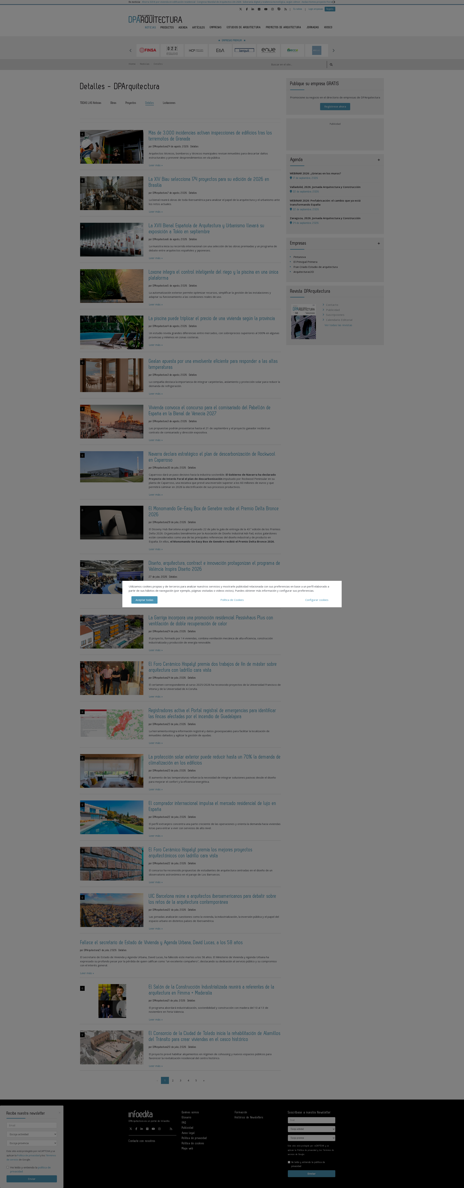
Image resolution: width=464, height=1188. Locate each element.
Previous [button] (130, 50)
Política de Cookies (232, 600)
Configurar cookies (316, 600)
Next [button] (333, 50)
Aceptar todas (144, 600)
